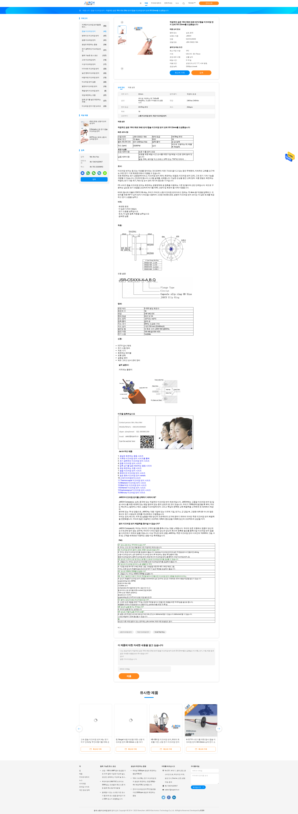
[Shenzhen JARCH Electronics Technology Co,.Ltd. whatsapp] (88, 173)
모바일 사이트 (84, 787)
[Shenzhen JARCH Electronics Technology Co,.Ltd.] (89, 3)
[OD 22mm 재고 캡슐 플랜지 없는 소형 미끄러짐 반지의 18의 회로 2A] (130, 720)
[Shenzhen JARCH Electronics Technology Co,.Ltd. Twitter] (163, 797)
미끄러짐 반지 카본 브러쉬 (94, 106)
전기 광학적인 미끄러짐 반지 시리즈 (134, 461)
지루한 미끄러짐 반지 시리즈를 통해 (134, 458)
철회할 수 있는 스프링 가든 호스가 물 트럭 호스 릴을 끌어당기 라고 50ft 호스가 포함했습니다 (113, 795)
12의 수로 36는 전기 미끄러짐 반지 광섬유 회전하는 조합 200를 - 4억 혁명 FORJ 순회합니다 (144, 781)
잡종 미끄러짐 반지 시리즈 (131, 463)
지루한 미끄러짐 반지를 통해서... (94, 26)
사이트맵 (82, 783)
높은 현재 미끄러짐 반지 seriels (133, 475)
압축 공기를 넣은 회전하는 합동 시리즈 (136, 466)
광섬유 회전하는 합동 (94, 45)
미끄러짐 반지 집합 (94, 82)
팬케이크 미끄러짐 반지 (94, 36)
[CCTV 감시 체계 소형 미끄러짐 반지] (85, 139)
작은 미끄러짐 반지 (143, 632)
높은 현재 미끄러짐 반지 (94, 73)
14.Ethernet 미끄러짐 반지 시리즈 (132, 488)
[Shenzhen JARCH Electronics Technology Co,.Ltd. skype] (99, 173)
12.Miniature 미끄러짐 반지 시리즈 (132, 483)
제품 (80, 774)
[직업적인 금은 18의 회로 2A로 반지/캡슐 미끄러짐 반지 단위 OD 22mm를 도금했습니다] (147, 40)
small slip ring (159, 632)
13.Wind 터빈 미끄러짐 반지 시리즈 (132, 485)
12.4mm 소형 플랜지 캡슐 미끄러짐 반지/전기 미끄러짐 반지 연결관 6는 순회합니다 (95, 742)
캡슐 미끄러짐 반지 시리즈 (131, 471)
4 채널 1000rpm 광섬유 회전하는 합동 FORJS (144, 772)
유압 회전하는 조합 (94, 95)
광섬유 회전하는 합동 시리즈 (131, 456)
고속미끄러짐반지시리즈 (130, 478)
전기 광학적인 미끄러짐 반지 (94, 50)
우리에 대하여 (84, 777)
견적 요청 (209, 3)
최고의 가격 (180, 73)
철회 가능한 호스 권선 (94, 55)
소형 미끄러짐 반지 (126, 632)
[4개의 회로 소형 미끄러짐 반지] (85, 124)
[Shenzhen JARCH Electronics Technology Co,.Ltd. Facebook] (169, 797)
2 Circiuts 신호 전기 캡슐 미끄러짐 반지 (99, 130)
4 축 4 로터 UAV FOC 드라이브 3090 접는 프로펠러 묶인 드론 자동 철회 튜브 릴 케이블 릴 (113, 785)
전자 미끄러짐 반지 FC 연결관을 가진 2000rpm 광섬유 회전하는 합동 (144, 792)
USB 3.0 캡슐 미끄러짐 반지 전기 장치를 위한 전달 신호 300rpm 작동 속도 (201, 742)
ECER (202, 810)
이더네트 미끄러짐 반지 (94, 69)
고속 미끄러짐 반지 (94, 60)
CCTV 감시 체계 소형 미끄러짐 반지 (98, 138)
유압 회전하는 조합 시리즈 (131, 468)
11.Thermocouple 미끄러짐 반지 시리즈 (134, 480)
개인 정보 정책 (84, 790)
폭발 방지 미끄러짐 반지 (94, 91)
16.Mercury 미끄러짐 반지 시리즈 (131, 493)
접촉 (94, 179)
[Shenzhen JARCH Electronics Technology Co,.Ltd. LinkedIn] (174, 797)
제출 (129, 676)
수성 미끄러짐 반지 (94, 64)
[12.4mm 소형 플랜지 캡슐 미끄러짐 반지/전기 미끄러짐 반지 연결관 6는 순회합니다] (95, 720)
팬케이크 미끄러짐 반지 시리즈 (132, 473)
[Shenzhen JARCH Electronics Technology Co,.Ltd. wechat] (94, 173)
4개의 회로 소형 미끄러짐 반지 (98, 122)
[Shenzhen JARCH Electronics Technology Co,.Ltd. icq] (105, 173)
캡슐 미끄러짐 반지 (94, 31)
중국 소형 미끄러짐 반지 (102, 810)
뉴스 (80, 780)
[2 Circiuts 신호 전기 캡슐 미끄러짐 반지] (85, 131)
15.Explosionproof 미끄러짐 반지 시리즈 (134, 490)
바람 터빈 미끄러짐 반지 (94, 78)
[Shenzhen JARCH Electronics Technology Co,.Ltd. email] (82, 173)
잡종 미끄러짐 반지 (94, 40)
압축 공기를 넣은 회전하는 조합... (94, 101)
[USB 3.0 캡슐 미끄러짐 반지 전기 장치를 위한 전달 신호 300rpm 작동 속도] (201, 720)
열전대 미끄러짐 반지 (94, 86)
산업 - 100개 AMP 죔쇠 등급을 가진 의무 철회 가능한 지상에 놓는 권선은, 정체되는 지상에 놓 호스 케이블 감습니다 (114, 774)
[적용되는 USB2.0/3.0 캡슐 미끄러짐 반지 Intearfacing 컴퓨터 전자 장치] (166, 720)
